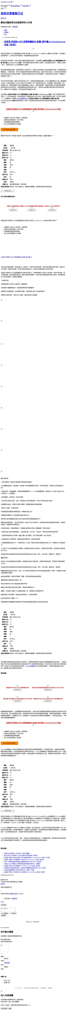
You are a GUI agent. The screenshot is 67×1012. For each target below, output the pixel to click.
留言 (15, 893)
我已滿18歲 (4, 1008)
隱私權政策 (43, 988)
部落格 (6, 32)
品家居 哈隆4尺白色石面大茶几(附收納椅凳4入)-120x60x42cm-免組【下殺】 (27, 857)
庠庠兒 (3, 884)
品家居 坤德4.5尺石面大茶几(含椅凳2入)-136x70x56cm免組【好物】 (25, 872)
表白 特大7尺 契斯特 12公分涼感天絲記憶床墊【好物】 (21, 855)
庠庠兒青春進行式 (12, 13)
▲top (2, 901)
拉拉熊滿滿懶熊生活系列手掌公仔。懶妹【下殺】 (19, 870)
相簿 (5, 30)
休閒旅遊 (15, 26)
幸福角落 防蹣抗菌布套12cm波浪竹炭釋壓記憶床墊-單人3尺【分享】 (25, 868)
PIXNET (20, 988)
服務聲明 (50, 988)
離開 (10, 1008)
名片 (5, 34)
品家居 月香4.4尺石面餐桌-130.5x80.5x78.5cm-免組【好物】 (22, 866)
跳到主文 (3, 18)
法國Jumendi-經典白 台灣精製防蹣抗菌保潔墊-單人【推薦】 (22, 864)
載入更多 (3, 905)
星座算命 (14, 898)
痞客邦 (12, 893)
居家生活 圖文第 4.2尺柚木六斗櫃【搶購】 (17, 853)
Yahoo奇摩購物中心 (22, 98)
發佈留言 (3, 915)
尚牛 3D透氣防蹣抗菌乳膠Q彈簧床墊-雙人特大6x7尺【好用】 (23, 861)
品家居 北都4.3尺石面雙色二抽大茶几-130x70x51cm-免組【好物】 (24, 859)
